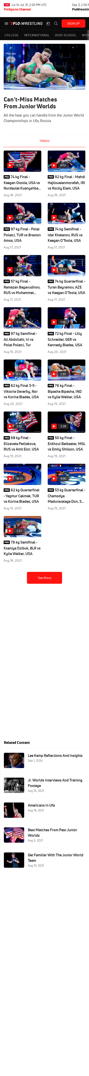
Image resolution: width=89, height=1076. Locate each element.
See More (44, 578)
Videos (45, 140)
